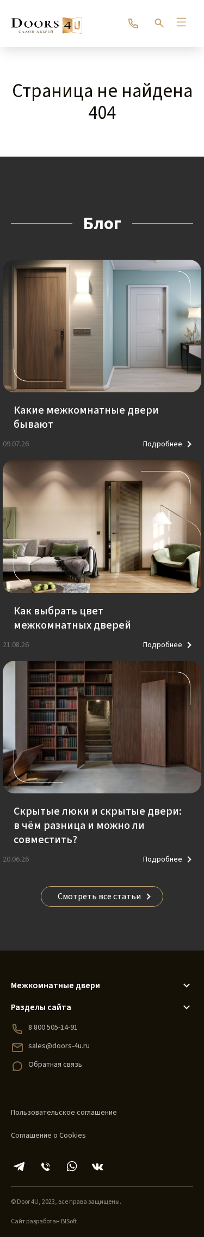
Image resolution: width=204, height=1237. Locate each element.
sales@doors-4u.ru (59, 1046)
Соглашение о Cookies (48, 1135)
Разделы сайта (41, 1007)
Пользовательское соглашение (64, 1113)
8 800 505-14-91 (53, 1027)
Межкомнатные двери (55, 985)
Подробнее (162, 444)
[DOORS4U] (46, 20)
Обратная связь (55, 1064)
